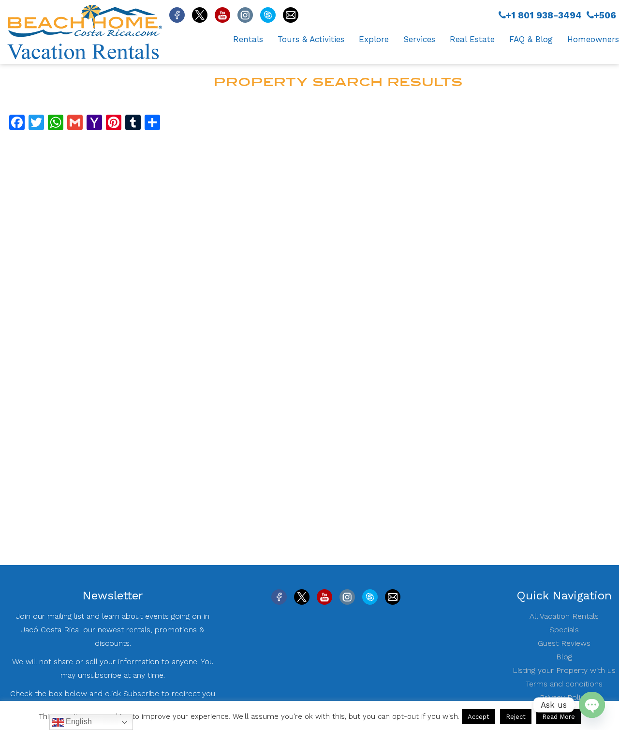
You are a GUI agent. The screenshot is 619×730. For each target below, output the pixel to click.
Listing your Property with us (564, 670)
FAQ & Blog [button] (531, 39)
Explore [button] (374, 39)
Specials (564, 629)
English (78, 721)
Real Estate (472, 39)
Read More (558, 716)
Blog (564, 656)
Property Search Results (338, 81)
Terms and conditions (564, 683)
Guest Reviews (564, 643)
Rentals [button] (248, 39)
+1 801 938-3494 (544, 15)
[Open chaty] (592, 705)
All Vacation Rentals (564, 616)
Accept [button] (478, 716)
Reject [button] (516, 716)
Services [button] (419, 39)
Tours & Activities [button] (311, 39)
